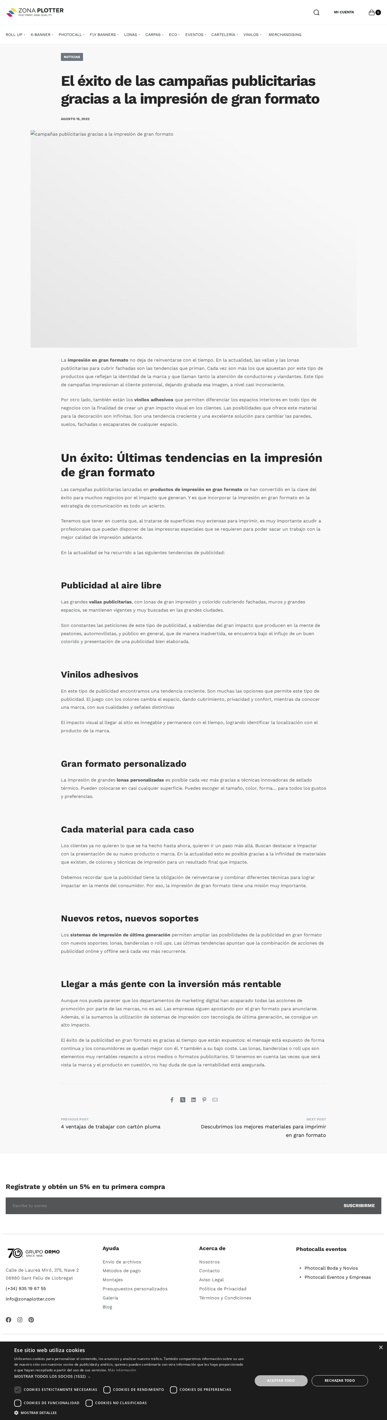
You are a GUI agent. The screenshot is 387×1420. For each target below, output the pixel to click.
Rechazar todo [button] (340, 1380)
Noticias (72, 57)
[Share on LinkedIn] (193, 1099)
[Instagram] (20, 1320)
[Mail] (215, 1099)
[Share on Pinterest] (204, 1099)
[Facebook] (8, 1320)
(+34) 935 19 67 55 (26, 1288)
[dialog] (193, 1381)
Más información (122, 1370)
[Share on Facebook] (172, 1099)
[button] (129, 1376)
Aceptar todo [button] (281, 1380)
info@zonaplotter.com (30, 1299)
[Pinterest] (31, 1320)
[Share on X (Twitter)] (182, 1099)
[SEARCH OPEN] (316, 12)
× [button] (381, 1348)
